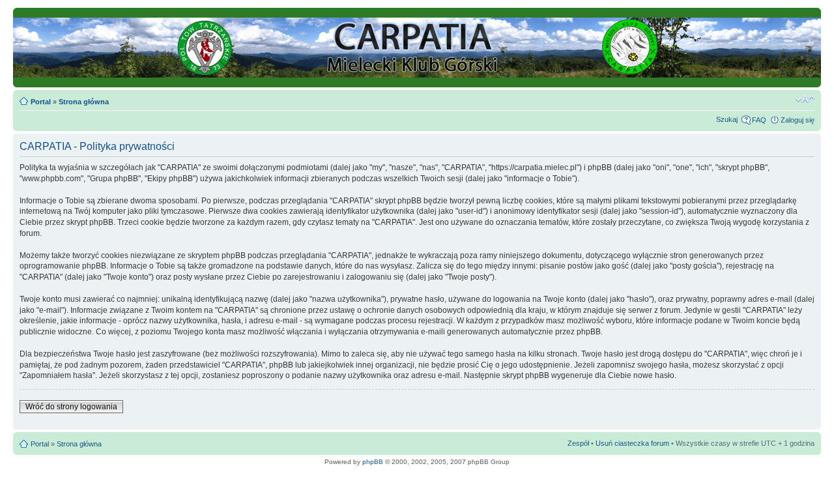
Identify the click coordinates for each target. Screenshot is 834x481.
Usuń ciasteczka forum (632, 443)
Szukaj (727, 119)
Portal (41, 102)
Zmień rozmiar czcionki (805, 99)
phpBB (372, 461)
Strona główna (84, 102)
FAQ (759, 120)
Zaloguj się (797, 120)
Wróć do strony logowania (71, 406)
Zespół (578, 443)
